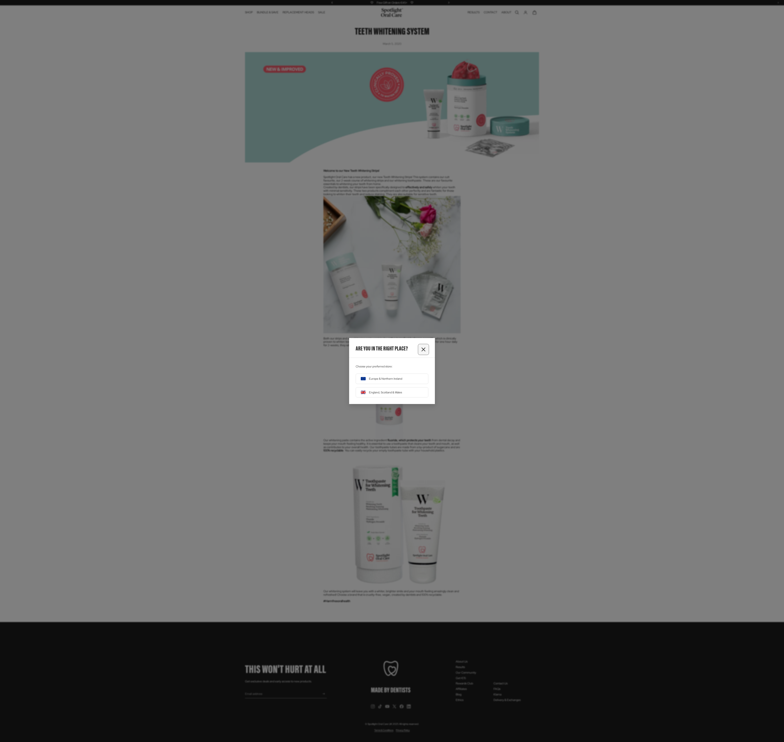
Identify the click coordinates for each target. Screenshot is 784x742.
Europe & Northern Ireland (385, 379)
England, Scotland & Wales (385, 392)
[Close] (423, 349)
